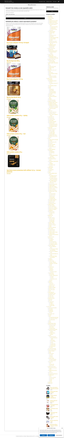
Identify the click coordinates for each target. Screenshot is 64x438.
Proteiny (55, 1)
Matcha (51, 280)
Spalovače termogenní (52, 224)
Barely (50, 71)
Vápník (51, 264)
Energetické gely (51, 118)
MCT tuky (50, 300)
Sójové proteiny (52, 197)
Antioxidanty (51, 238)
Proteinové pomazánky (52, 348)
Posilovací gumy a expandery (53, 23)
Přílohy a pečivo (51, 353)
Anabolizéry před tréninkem (53, 104)
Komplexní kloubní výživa (52, 134)
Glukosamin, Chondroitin (52, 128)
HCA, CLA (50, 216)
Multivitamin (51, 259)
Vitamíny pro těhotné (52, 287)
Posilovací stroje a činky (51, 59)
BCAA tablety (52, 90)
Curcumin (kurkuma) (53, 241)
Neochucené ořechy (53, 336)
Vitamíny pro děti (51, 286)
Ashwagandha (52, 151)
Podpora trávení (50, 167)
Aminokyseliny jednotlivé (52, 80)
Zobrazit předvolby (59, 435)
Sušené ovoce (50, 383)
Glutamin (50, 98)
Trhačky (50, 68)
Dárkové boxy (51, 49)
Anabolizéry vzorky (52, 294)
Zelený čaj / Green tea (52, 227)
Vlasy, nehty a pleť (51, 289)
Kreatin (49, 138)
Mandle (52, 342)
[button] (62, 428)
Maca (51, 154)
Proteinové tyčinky (52, 233)
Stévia (51, 379)
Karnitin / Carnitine (52, 217)
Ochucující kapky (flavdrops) (53, 373)
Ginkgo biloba (52, 274)
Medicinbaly (51, 36)
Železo (51, 265)
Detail (10, 44)
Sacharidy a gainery (51, 204)
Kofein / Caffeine (51, 222)
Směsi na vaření (51, 358)
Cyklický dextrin (52, 212)
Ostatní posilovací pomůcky (54, 37)
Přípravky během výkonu (53, 124)
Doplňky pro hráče (51, 157)
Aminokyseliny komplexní (53, 85)
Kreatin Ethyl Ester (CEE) (52, 142)
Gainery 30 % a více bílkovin (53, 208)
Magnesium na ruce (53, 35)
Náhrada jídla (51, 310)
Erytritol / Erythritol (53, 377)
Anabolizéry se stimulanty (54, 107)
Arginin (50, 86)
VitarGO (51, 214)
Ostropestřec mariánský (53, 244)
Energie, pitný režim (51, 116)
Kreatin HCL (50, 143)
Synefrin (50, 226)
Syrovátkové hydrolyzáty (52, 199)
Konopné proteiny (52, 194)
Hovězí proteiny (51, 182)
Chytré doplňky (50, 17)
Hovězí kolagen (52, 131)
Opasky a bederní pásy (52, 66)
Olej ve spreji (52, 365)
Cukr (50, 376)
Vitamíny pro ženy (51, 288)
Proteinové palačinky (53, 359)
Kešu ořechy (53, 340)
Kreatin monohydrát (52, 144)
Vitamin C (50, 281)
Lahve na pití (51, 72)
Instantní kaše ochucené (53, 318)
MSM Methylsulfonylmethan (53, 136)
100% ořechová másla (52, 324)
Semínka (51, 347)
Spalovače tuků (42, 1)
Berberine (51, 240)
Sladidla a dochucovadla (51, 366)
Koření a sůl (51, 372)
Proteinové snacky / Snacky (53, 232)
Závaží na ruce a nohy (53, 41)
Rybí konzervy (51, 311)
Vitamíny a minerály (51, 236)
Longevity (50, 258)
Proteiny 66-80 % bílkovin (52, 186)
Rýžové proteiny (52, 196)
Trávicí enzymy (51, 169)
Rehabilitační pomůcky (52, 44)
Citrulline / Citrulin (51, 95)
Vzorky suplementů (51, 292)
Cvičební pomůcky (51, 18)
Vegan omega (52, 305)
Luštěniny (51, 354)
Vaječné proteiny (51, 202)
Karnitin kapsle (52, 220)
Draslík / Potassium (53, 262)
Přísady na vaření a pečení (52, 349)
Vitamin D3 (50, 282)
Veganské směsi (52, 198)
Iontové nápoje (51, 120)
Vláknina (50, 170)
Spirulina (52, 277)
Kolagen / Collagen (52, 130)
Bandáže (50, 19)
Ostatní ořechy (53, 343)
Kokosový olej (52, 364)
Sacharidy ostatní (51, 211)
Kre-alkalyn (50, 140)
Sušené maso (50, 382)
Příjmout (43, 435)
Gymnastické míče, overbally (53, 20)
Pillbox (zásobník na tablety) (53, 73)
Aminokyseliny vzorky (52, 293)
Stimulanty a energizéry (52, 121)
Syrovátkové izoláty (52, 200)
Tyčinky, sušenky (50, 228)
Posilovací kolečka (52, 38)
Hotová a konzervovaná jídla (52, 307)
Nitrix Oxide (50, 110)
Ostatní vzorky (51, 295)
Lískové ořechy (53, 341)
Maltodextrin (51, 210)
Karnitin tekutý (52, 221)
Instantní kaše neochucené (54, 317)
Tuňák (51, 312)
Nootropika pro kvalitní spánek (53, 161)
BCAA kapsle (52, 89)
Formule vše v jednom (52, 108)
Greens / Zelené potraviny (54, 275)
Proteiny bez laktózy (52, 188)
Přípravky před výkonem (53, 125)
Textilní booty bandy (54, 29)
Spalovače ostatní (51, 223)
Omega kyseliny (51, 301)
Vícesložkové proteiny (52, 203)
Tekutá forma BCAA (53, 92)
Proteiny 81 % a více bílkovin (53, 187)
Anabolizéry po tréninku (52, 103)
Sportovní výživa (8, 1)
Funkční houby (52, 152)
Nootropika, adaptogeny (51, 149)
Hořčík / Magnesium (52, 245)
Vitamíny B (51, 270)
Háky (49, 65)
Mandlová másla (52, 328)
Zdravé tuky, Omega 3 (51, 298)
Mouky (50, 352)
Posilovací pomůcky (52, 31)
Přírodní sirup (52, 378)
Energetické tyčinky (52, 229)
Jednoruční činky (51, 60)
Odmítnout (51, 435)
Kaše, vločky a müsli (51, 313)
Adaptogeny (51, 150)
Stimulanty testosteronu (52, 112)
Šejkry (50, 74)
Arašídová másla (52, 325)
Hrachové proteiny (52, 193)
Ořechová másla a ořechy (52, 323)
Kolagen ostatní (52, 132)
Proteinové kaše (52, 319)
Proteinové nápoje (51, 185)
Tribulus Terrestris (52, 113)
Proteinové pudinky (53, 360)
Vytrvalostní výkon (51, 122)
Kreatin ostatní (51, 145)
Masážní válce (52, 47)
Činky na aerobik (52, 61)
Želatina (50, 137)
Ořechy (50, 335)
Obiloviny (51, 355)
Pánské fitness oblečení (52, 56)
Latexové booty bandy (54, 26)
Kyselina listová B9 (53, 271)
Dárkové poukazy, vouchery (53, 50)
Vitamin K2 (51, 269)
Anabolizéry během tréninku (53, 102)
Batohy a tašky (51, 55)
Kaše (50, 316)
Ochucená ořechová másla (53, 329)
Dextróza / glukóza (52, 205)
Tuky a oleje (51, 361)
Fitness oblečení (50, 54)
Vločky (50, 322)
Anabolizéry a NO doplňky (52, 101)
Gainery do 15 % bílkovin (52, 209)
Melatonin (51, 163)
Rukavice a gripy (51, 67)
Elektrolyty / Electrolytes (53, 263)
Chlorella (52, 276)
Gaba (50, 162)
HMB (49, 109)
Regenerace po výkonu (53, 126)
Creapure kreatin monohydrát (53, 139)
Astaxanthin (52, 239)
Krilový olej (50, 299)
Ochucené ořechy (52, 346)
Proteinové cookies (52, 230)
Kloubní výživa (50, 127)
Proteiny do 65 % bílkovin (52, 190)
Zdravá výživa (49, 1)
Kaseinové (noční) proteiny (53, 184)
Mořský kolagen (52, 133)
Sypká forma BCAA (53, 91)
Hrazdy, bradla (52, 32)
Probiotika (50, 168)
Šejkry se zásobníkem (53, 77)
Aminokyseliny (50, 79)
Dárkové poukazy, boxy (51, 48)
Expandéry (51, 30)
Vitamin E (51, 268)
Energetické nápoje (52, 119)
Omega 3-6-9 (52, 304)
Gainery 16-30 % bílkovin (52, 206)
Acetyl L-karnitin (52, 218)
